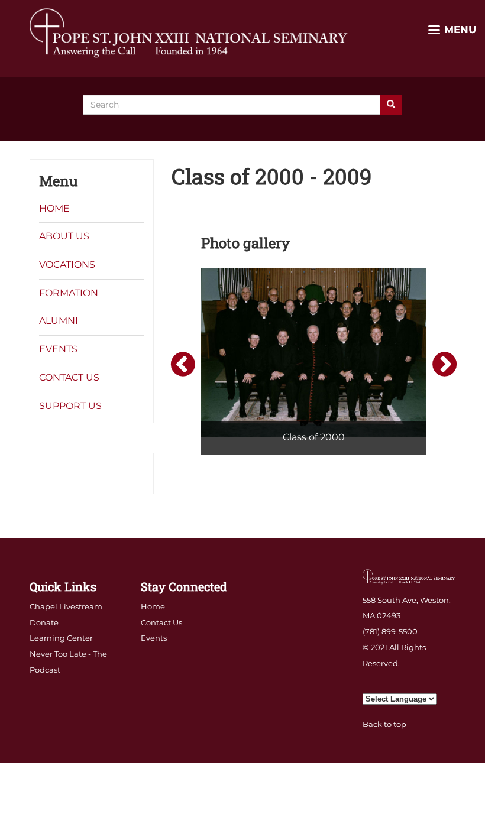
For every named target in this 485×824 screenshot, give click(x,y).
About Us (64, 236)
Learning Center (61, 638)
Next (443, 363)
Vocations (67, 264)
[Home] (189, 32)
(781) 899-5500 (390, 631)
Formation (68, 293)
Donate (44, 622)
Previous (181, 363)
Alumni (58, 320)
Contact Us (69, 377)
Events (58, 349)
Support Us (70, 405)
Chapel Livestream (66, 606)
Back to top (384, 724)
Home (54, 208)
